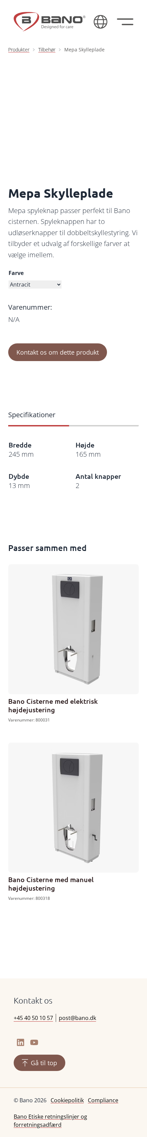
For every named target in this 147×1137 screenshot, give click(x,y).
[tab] (38, 415)
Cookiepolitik (67, 1100)
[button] (100, 22)
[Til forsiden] (49, 22)
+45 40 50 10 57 (33, 1018)
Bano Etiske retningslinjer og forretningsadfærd (50, 1120)
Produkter (18, 49)
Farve (16, 273)
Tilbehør (46, 49)
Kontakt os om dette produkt (57, 352)
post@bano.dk (77, 1018)
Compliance (103, 1100)
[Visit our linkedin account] (20, 1042)
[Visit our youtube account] (34, 1042)
